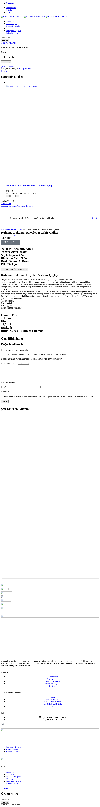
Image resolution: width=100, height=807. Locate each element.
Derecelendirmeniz (9, 363)
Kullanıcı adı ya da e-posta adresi (14, 47)
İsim (3, 387)
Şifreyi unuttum (7, 66)
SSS (8, 12)
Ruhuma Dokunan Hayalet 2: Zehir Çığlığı (29, 185)
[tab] (7, 269)
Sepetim (95, 218)
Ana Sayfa (5, 230)
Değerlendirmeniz (9, 382)
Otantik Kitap (17, 230)
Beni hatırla (9, 57)
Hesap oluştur (24, 69)
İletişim (9, 10)
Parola (3, 52)
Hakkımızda (11, 8)
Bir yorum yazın (17, 235)
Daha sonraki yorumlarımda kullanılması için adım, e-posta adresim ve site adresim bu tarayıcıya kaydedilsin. (48, 397)
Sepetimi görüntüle (9, 206)
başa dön (4, 788)
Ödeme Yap (6, 203)
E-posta (5, 392)
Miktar (21, 193)
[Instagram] (2, 724)
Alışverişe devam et (25, 206)
